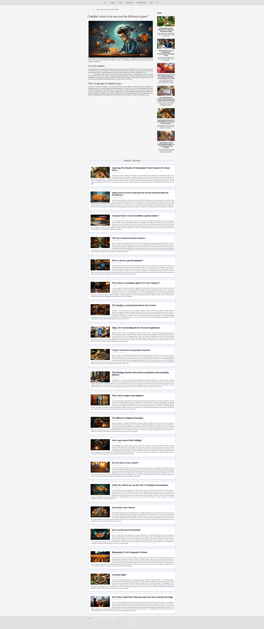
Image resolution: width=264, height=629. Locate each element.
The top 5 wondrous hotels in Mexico (128, 238)
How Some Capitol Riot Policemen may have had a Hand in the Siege (142, 597)
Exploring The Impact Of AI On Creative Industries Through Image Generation (166, 76)
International (130, 3)
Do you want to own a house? (125, 463)
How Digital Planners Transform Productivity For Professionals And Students (166, 99)
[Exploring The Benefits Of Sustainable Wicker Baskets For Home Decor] (166, 113)
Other (151, 3)
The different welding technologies (127, 418)
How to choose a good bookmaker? (127, 260)
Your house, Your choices (123, 507)
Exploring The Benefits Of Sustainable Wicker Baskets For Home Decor (166, 121)
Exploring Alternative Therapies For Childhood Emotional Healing (166, 29)
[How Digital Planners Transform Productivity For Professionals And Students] (166, 91)
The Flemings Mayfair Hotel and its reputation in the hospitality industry (140, 373)
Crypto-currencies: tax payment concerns (131, 350)
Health (120, 3)
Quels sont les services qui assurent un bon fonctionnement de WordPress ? (140, 193)
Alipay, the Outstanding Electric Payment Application (136, 327)
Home (88, 9)
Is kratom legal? (119, 574)
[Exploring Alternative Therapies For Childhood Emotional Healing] (166, 21)
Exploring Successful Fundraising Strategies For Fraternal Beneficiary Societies (166, 145)
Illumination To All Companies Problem (129, 552)
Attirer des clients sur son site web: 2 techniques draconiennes (140, 485)
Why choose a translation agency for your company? (136, 283)
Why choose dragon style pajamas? (128, 395)
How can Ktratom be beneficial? (126, 530)
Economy (112, 3)
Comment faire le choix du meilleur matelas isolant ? (135, 215)
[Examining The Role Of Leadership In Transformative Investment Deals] (166, 44)
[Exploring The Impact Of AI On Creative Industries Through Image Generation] (166, 68)
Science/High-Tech (141, 3)
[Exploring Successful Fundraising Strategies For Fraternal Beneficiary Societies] (166, 136)
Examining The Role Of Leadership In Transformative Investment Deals (166, 53)
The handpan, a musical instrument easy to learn (134, 305)
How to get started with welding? (127, 440)
